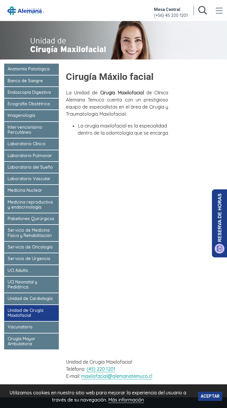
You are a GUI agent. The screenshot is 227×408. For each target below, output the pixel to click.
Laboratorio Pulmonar (30, 155)
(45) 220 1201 (101, 369)
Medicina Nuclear (25, 190)
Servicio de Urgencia (29, 258)
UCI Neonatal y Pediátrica (22, 284)
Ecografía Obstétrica (29, 104)
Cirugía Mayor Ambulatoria (21, 341)
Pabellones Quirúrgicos (31, 218)
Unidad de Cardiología (30, 298)
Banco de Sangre (25, 80)
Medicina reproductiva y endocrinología (30, 204)
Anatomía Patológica (29, 69)
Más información (126, 400)
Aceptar (210, 396)
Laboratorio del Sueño (30, 167)
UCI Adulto (18, 270)
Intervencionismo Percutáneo (25, 130)
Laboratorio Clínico (27, 143)
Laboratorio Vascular (29, 178)
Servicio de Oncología (30, 247)
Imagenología (21, 115)
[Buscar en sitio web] (202, 11)
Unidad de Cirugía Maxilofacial (25, 313)
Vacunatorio (20, 327)
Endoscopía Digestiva (29, 92)
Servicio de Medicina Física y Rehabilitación (30, 233)
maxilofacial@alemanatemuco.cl (116, 376)
